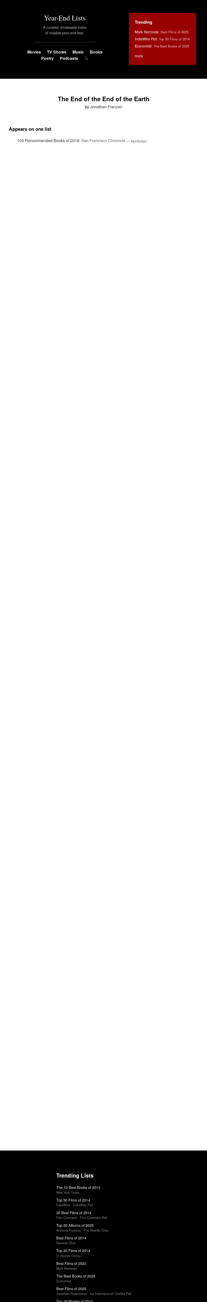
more (139, 55)
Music (78, 52)
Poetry (47, 58)
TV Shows (56, 52)
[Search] (86, 58)
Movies (34, 52)
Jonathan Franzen (106, 107)
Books (96, 52)
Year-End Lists (65, 17)
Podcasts (69, 58)
